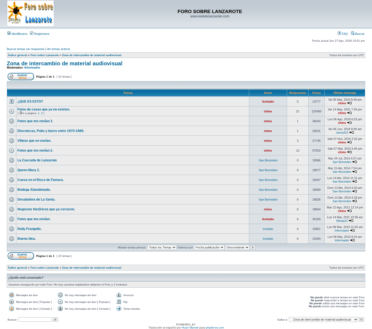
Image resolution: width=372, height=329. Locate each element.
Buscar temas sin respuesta (25, 49)
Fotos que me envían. (33, 219)
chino (342, 103)
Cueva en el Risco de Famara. (40, 180)
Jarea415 (342, 132)
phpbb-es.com (215, 327)
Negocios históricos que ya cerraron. (46, 209)
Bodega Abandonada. (34, 190)
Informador (32, 67)
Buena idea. (26, 239)
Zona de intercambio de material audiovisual (91, 55)
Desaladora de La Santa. (36, 199)
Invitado (268, 101)
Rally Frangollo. (29, 229)
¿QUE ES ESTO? (30, 101)
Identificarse (19, 33)
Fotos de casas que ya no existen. (43, 109)
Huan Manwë (190, 327)
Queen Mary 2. (28, 170)
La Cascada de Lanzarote (37, 160)
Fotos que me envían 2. (35, 150)
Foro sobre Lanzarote (45, 55)
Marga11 (342, 220)
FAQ (344, 33)
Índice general (17, 55)
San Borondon (268, 160)
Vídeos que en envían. (34, 141)
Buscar (359, 33)
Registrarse (41, 33)
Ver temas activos (58, 49)
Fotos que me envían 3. (35, 121)
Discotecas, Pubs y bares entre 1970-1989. (50, 131)
